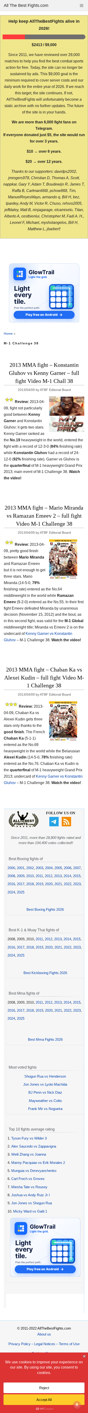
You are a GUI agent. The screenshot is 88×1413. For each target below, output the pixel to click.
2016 (11, 884)
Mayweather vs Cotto (45, 1101)
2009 (20, 876)
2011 (39, 876)
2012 (48, 876)
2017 (20, 884)
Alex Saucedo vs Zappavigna (33, 1146)
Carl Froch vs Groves (28, 1179)
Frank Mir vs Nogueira (45, 1109)
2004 (49, 868)
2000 (11, 868)
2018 (30, 884)
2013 (58, 876)
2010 (30, 876)
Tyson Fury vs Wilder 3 (29, 1138)
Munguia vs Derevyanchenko (33, 1171)
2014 (67, 876)
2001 (20, 868)
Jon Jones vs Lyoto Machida (45, 1084)
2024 (11, 892)
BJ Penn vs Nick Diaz (45, 1092)
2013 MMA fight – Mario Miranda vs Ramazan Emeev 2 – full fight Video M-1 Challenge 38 (44, 516)
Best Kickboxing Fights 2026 (45, 973)
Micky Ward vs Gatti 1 (30, 1211)
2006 (67, 868)
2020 (49, 884)
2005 (58, 868)
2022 (67, 884)
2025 (20, 892)
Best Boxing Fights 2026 (45, 909)
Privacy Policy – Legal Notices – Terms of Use (44, 1344)
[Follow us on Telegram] (54, 825)
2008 (11, 876)
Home (8, 333)
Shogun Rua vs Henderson (45, 1076)
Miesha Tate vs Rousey (29, 1187)
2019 (39, 884)
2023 (77, 884)
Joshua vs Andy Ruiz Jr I (30, 1195)
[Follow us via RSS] (67, 825)
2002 (30, 868)
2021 (58, 884)
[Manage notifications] (77, 1405)
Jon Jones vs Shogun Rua (31, 1203)
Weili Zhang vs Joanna (28, 1154)
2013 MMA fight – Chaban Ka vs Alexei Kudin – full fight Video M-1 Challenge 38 (44, 678)
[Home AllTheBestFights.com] (23, 826)
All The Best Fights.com (26, 5)
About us (44, 1334)
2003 (39, 868)
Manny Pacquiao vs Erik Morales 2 (38, 1163)
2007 (77, 868)
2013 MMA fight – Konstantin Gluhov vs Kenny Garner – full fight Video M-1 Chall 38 (44, 373)
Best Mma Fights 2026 (45, 1039)
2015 (76, 876)
